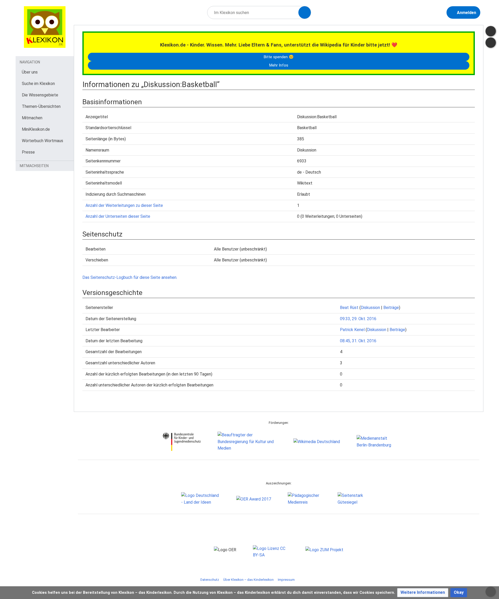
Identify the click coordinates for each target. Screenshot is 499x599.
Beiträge (391, 307)
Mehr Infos (278, 65)
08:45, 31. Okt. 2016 (358, 340)
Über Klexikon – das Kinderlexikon (248, 580)
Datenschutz (209, 580)
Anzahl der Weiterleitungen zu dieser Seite (124, 205)
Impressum (286, 580)
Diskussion (370, 307)
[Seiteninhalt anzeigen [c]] (490, 31)
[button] (422, 592)
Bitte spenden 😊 (279, 57)
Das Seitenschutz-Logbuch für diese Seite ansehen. (129, 277)
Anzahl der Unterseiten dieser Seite (118, 216)
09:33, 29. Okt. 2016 (358, 318)
